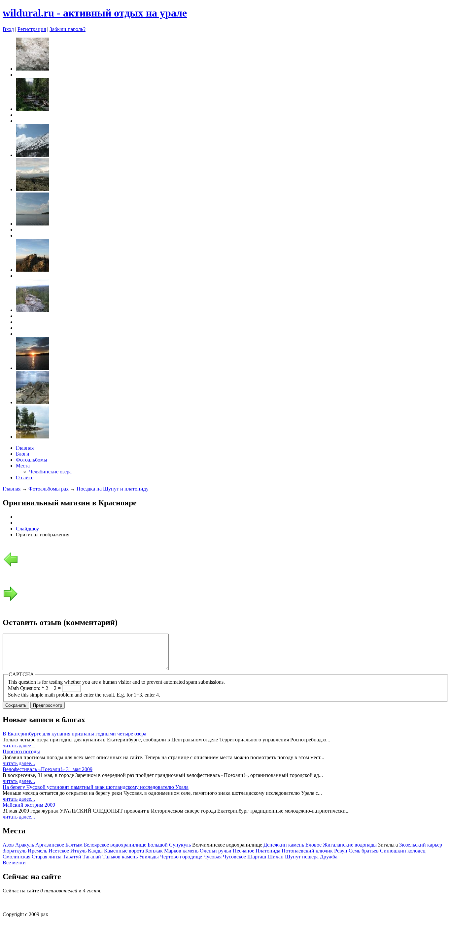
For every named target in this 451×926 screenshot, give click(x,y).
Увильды (149, 856)
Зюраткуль (14, 850)
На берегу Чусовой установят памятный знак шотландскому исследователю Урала (96, 787)
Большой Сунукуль (169, 845)
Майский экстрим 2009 (29, 805)
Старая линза (46, 856)
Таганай (92, 856)
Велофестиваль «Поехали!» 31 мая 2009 (47, 769)
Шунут (293, 856)
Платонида (268, 850)
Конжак (154, 850)
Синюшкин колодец (403, 850)
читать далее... (19, 745)
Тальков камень (120, 856)
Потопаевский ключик (307, 850)
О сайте (24, 477)
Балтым (74, 845)
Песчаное (243, 850)
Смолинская (16, 856)
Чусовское (234, 856)
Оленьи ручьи (215, 850)
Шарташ (256, 856)
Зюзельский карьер (420, 845)
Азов (8, 845)
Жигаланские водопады (350, 845)
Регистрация (31, 29)
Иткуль (78, 850)
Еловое (313, 845)
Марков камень (181, 850)
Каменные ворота (124, 850)
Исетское (59, 850)
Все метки (14, 862)
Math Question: (26, 688)
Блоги (22, 454)
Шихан (275, 856)
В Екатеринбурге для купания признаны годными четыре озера (74, 733)
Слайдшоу (27, 528)
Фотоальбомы (31, 460)
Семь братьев (364, 850)
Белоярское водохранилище (115, 845)
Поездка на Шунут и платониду (113, 489)
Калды (95, 850)
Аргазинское (49, 845)
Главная (25, 448)
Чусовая (212, 856)
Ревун (340, 850)
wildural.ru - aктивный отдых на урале (95, 13)
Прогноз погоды (21, 751)
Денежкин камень (283, 845)
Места (23, 465)
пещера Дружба (319, 856)
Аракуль (24, 845)
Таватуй (72, 856)
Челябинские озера (50, 471)
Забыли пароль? (68, 29)
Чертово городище (181, 856)
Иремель (37, 850)
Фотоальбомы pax (48, 489)
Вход (8, 29)
